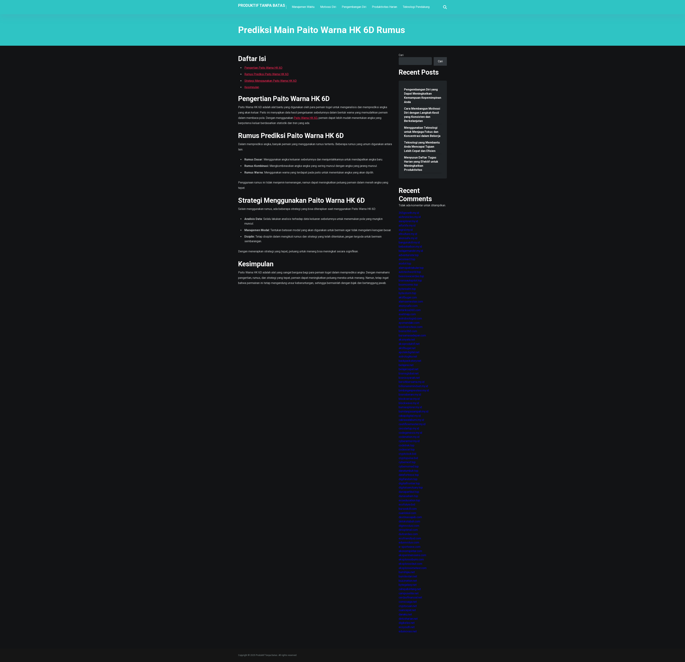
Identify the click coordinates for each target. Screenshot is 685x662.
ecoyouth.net (407, 627)
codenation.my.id (409, 437)
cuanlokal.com (407, 513)
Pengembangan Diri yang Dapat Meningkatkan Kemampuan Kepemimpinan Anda (422, 96)
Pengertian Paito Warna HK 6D (263, 67)
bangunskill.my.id (409, 242)
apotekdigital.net (409, 352)
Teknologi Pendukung (416, 7)
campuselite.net (408, 593)
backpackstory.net (410, 361)
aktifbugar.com (408, 297)
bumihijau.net (407, 572)
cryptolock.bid (407, 453)
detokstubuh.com (409, 521)
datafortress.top (409, 475)
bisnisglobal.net (408, 373)
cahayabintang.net (410, 589)
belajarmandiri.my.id (411, 251)
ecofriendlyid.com (410, 538)
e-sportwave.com (409, 546)
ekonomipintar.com (410, 551)
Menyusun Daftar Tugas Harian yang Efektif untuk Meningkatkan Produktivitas (421, 164)
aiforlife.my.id (407, 225)
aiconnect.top (407, 259)
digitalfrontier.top (409, 483)
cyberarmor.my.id (409, 441)
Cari (401, 55)
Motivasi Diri (328, 7)
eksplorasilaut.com (410, 563)
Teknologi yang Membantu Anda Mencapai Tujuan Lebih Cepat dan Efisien (422, 146)
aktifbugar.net (407, 348)
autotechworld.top (410, 272)
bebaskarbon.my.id (410, 246)
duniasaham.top (408, 496)
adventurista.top (409, 255)
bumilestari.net (408, 576)
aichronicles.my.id (410, 217)
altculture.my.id (408, 234)
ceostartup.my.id (409, 428)
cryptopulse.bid (408, 458)
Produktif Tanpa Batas (261, 5)
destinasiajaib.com (410, 517)
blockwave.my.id (409, 403)
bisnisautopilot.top (410, 280)
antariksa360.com (410, 310)
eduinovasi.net (408, 631)
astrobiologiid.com (410, 318)
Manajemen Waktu (303, 7)
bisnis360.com (408, 331)
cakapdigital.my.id (410, 415)
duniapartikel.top (409, 492)
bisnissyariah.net (409, 377)
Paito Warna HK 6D (305, 118)
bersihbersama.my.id (411, 382)
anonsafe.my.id (408, 238)
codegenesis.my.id (410, 432)
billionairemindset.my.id (413, 386)
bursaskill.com (408, 508)
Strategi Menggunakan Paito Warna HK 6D (270, 80)
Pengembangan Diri (354, 7)
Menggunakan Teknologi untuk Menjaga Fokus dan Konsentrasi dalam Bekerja (422, 132)
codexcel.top (407, 449)
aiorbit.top (405, 263)
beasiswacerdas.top (411, 276)
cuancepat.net (407, 610)
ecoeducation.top (409, 500)
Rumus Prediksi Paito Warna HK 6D (266, 74)
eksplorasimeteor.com (413, 568)
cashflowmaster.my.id (412, 424)
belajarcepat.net (408, 369)
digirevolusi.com (409, 525)
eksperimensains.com (412, 555)
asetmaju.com (407, 314)
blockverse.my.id (409, 399)
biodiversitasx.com (410, 327)
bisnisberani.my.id (410, 394)
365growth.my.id (409, 213)
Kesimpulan (251, 87)
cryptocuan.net (408, 606)
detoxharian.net (408, 618)
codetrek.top (406, 445)
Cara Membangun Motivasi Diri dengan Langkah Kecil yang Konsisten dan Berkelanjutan (422, 115)
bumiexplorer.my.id (410, 407)
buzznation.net (408, 580)
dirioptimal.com (408, 530)
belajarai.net (406, 365)
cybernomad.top (409, 466)
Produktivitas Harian (384, 7)
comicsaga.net (408, 601)
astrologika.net (408, 356)
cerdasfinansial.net (410, 597)
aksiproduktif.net (409, 344)
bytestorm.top (407, 293)
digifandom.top (408, 479)
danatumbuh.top (408, 470)
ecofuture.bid (407, 504)
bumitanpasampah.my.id (413, 411)
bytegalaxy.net (408, 585)
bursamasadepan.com (412, 335)
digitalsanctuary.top (411, 487)
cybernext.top (407, 462)
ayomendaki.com (409, 322)
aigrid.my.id (406, 229)
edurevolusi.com (409, 542)
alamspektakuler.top (411, 268)
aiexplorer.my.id (408, 221)
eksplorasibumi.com (411, 559)
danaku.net (405, 614)
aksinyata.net (407, 339)
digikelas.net (407, 623)
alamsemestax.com (411, 301)
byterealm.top (407, 289)
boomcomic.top (408, 284)
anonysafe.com (408, 306)
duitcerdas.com (408, 534)
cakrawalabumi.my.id (411, 420)
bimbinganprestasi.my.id (414, 390)
